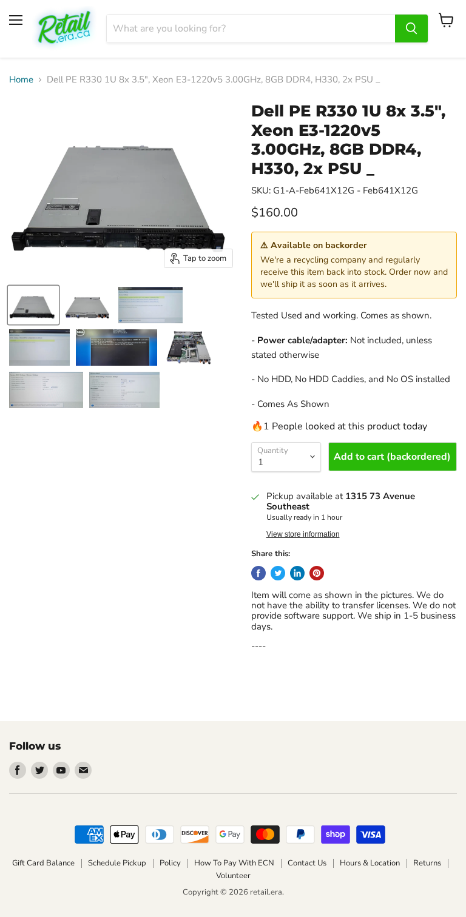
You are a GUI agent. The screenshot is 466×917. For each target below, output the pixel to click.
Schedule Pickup (117, 863)
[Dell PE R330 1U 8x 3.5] (33, 305)
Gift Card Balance (43, 863)
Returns (427, 863)
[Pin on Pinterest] (316, 573)
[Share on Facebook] (258, 573)
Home (21, 80)
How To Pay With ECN (234, 863)
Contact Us (307, 863)
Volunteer (233, 875)
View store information (303, 534)
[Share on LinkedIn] (297, 573)
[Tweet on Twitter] (278, 573)
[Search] (411, 28)
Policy (170, 863)
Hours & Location (370, 863)
